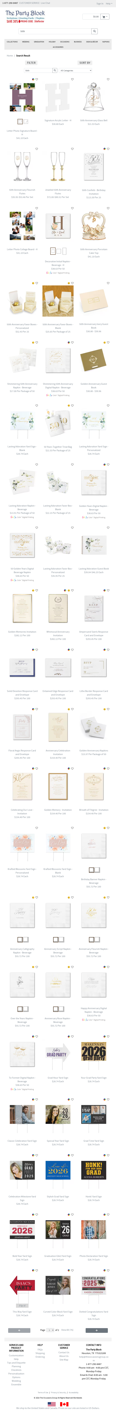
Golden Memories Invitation (22, 631)
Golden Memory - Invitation (58, 809)
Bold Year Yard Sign (22, 1256)
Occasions (64, 42)
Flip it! (22, 1305)
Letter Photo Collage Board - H (22, 249)
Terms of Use (43, 1392)
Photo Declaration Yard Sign (94, 1256)
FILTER (31, 63)
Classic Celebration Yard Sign (22, 1140)
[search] (94, 31)
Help (108, 3)
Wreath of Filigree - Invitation (93, 809)
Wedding (25, 42)
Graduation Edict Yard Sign (57, 1256)
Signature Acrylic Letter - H (58, 120)
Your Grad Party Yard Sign (94, 1077)
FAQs (40, 1349)
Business (78, 42)
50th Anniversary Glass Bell (93, 120)
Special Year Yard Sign (58, 1140)
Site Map (64, 1359)
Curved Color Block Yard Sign (58, 1311)
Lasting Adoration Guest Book (94, 568)
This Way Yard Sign (22, 1311)
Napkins (105, 42)
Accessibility (73, 1392)
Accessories (58, 47)
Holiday (52, 42)
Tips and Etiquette (16, 1362)
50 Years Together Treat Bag (58, 446)
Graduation (39, 42)
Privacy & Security (58, 1392)
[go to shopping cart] (104, 17)
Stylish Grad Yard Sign (58, 1196)
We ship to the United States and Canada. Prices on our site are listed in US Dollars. (58, 1408)
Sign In (100, 3)
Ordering (40, 1356)
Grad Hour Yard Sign (58, 1077)
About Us (64, 1356)
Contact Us (63, 1352)
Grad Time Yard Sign (94, 1140)
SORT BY (84, 63)
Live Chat (45, 3)
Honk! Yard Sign (94, 1196)
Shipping (40, 1353)
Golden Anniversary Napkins (93, 750)
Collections (12, 42)
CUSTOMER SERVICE (29, 3)
